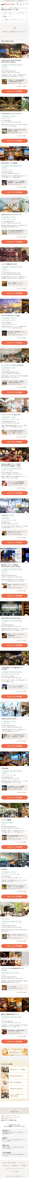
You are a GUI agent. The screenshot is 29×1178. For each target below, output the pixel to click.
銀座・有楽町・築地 (5, 1118)
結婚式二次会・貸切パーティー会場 (8, 1117)
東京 (18, 1117)
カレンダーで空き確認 (15, 91)
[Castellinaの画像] (14, 860)
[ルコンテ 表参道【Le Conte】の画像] (14, 254)
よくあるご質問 (14, 1171)
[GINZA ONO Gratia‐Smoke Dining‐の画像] (14, 608)
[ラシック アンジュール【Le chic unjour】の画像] (14, 355)
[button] (14, 1132)
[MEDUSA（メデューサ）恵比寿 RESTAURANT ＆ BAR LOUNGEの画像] (14, 555)
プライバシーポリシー (22, 1162)
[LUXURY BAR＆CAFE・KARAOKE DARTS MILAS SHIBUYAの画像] (14, 51)
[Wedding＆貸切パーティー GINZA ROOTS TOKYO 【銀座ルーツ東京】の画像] (14, 454)
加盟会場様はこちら (16, 1165)
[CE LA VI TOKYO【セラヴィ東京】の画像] (14, 306)
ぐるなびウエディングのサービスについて (14, 1168)
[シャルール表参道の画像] (14, 810)
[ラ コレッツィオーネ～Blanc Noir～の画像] (14, 405)
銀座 (11, 1118)
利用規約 (9, 1162)
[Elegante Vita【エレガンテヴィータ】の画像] (14, 205)
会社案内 (4, 1162)
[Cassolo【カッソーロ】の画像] (14, 506)
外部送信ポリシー (6, 1165)
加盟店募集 (23, 1165)
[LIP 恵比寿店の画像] (14, 759)
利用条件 (14, 1162)
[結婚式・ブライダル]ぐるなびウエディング (10, 1115)
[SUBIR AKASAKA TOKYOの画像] (14, 709)
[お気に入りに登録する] (26, 58)
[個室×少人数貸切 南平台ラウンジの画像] (14, 1005)
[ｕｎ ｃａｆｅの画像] (14, 909)
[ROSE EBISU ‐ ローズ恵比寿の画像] (14, 153)
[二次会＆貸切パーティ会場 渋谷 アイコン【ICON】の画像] (14, 658)
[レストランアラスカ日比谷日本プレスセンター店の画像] (14, 959)
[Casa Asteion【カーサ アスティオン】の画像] (14, 104)
